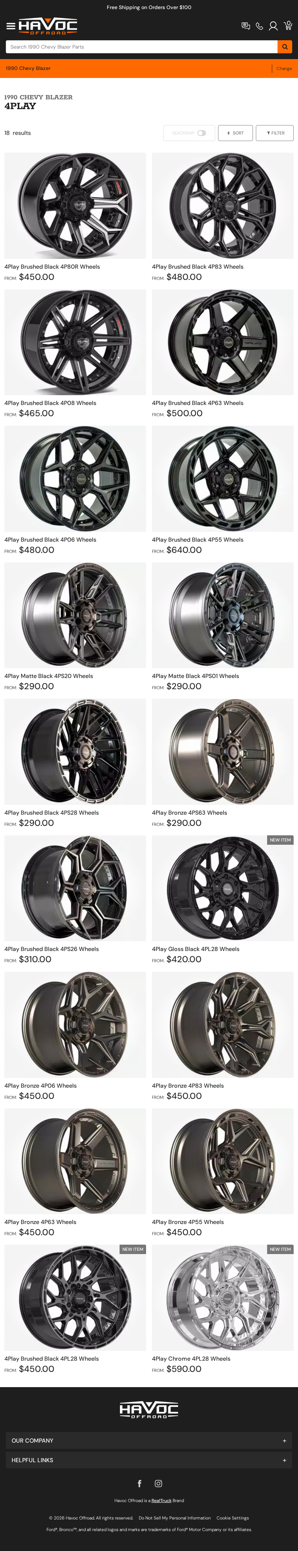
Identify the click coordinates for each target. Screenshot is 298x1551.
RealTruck (162, 1501)
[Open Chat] (246, 26)
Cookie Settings (233, 1518)
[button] (149, 1440)
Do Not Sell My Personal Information (175, 1518)
